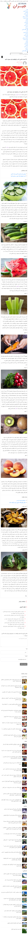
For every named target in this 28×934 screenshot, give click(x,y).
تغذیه (16, 408)
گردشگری (26, 22)
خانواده (26, 15)
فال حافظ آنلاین (25, 29)
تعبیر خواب (26, 14)
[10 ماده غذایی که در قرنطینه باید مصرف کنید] (14, 76)
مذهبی (26, 26)
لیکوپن (17, 286)
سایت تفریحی (18, 94)
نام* (26, 649)
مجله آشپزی (25, 11)
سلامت (26, 21)
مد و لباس (26, 25)
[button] (14, 52)
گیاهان (26, 24)
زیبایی (27, 19)
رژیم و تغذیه (25, 18)
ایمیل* (26, 656)
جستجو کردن (25, 54)
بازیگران (26, 12)
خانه (27, 9)
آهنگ (25, 741)
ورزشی (26, 28)
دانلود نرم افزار (25, 16)
